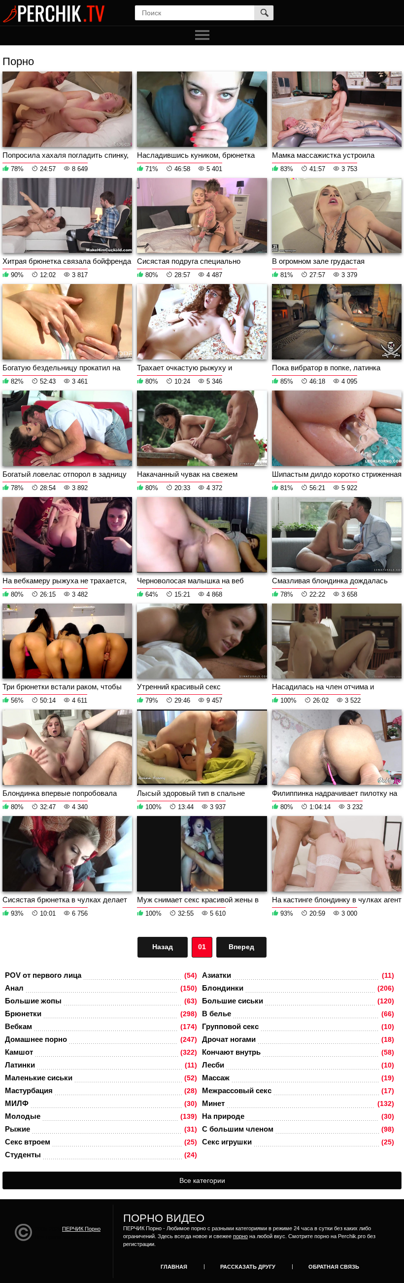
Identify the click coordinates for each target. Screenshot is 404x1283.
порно (240, 1236)
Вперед (241, 947)
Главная (174, 1267)
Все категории (202, 1180)
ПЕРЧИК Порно (81, 1229)
